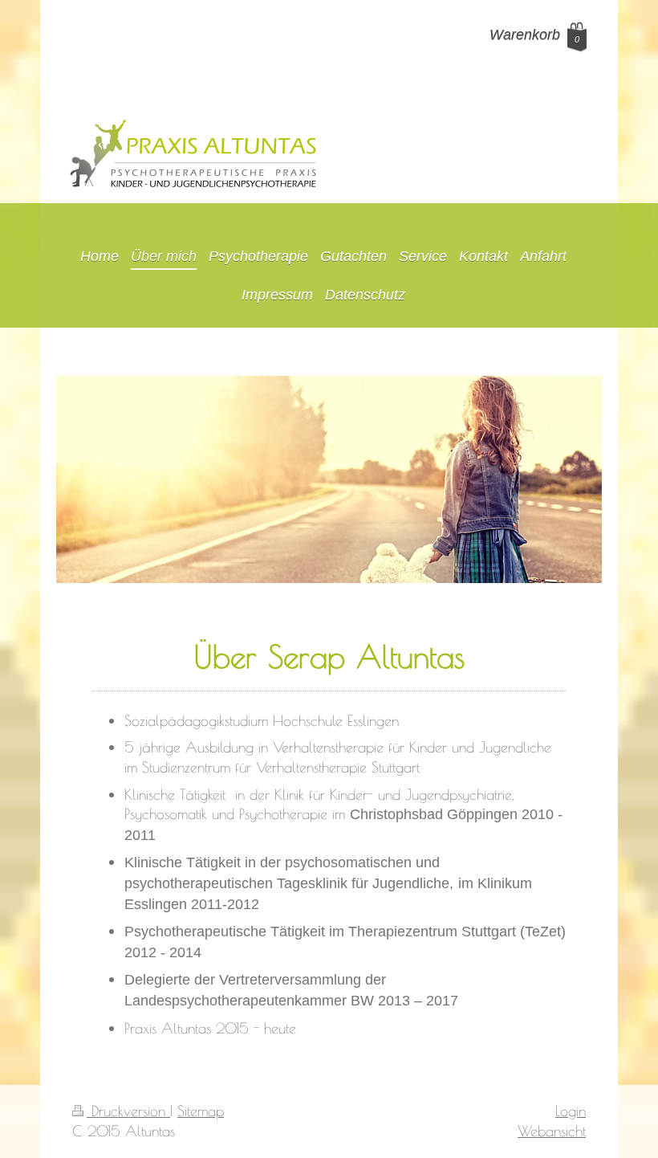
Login (570, 1110)
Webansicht (552, 1131)
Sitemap (200, 1110)
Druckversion (128, 1110)
